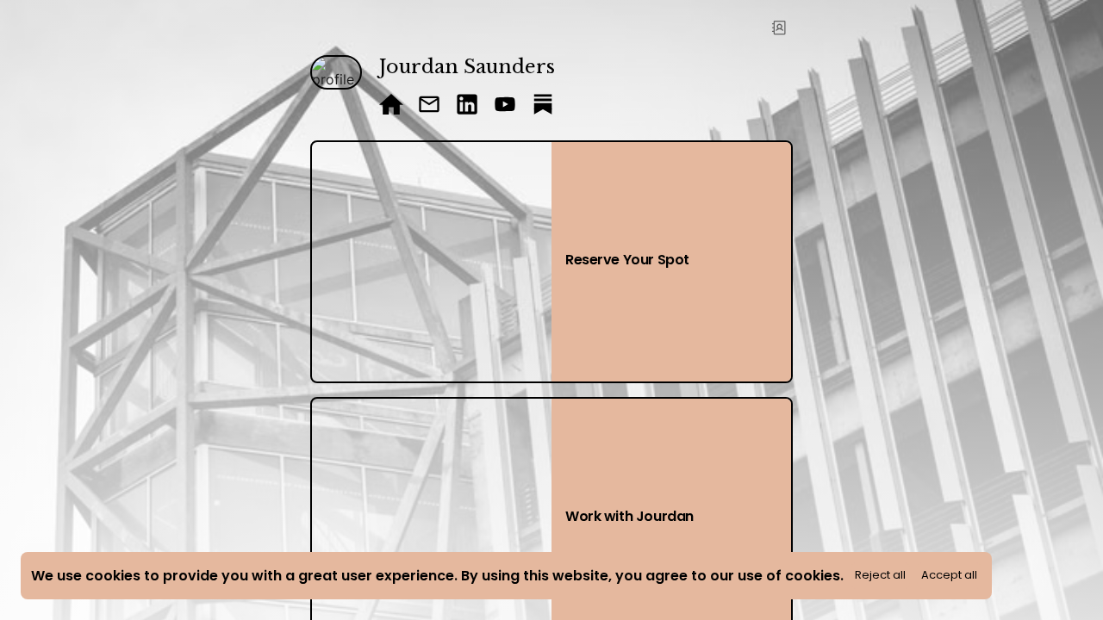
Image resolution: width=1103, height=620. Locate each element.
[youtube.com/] (505, 106)
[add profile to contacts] (779, 27)
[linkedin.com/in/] (467, 106)
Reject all (880, 575)
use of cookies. (791, 576)
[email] (429, 106)
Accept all (949, 575)
